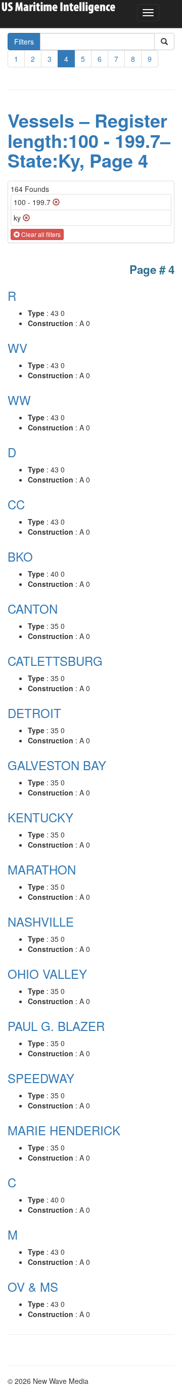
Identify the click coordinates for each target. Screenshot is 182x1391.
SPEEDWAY (41, 1078)
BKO (20, 556)
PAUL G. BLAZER (56, 1026)
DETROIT (34, 713)
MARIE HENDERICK (64, 1130)
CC (16, 504)
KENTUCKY (40, 817)
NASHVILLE (41, 921)
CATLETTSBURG (55, 660)
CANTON (33, 608)
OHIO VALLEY (47, 973)
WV (17, 347)
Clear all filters (40, 234)
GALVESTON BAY (57, 765)
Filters (24, 41)
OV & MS (33, 1286)
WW (19, 400)
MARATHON (42, 869)
